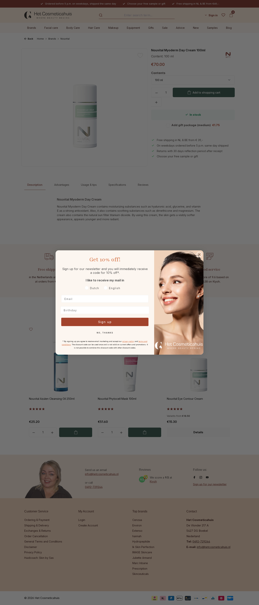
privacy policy (128, 341)
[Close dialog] (199, 254)
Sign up (105, 322)
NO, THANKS (105, 333)
